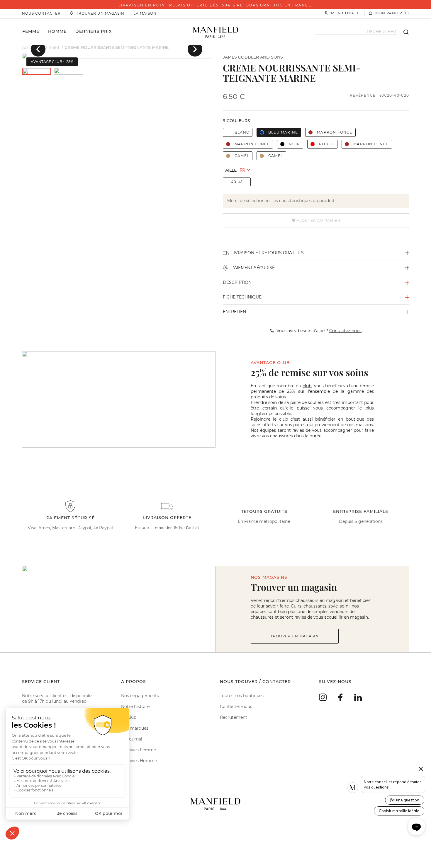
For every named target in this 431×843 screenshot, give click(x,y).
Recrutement (233, 717)
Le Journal (131, 739)
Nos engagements (140, 695)
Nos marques (134, 728)
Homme (57, 31)
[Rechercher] (403, 31)
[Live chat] (416, 826)
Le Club (128, 717)
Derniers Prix (93, 31)
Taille (230, 170)
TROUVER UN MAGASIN (295, 636)
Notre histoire (135, 706)
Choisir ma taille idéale (399, 810)
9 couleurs (236, 120)
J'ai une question (404, 800)
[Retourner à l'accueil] (215, 31)
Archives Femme (138, 749)
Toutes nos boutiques (242, 695)
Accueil (29, 47)
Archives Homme (139, 760)
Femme (30, 31)
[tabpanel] (116, 56)
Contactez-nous (236, 706)
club (307, 385)
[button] (38, 49)
